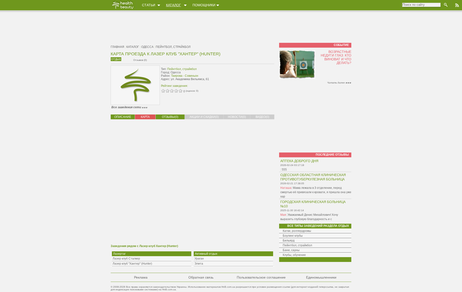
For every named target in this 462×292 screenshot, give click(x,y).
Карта (145, 117)
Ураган (199, 258)
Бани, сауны (291, 250)
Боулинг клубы (293, 235)
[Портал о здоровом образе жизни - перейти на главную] (122, 9)
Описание (122, 117)
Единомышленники (321, 277)
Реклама (141, 277)
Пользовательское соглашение (261, 277)
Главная (117, 47)
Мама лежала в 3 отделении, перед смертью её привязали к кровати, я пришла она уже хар (315, 192)
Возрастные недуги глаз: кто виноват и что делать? (336, 57)
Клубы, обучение (294, 255)
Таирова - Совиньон (184, 75)
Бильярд (289, 240)
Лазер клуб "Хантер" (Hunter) (132, 263)
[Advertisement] (244, 76)
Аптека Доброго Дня (299, 161)
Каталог (173, 5)
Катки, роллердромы (297, 231)
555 (284, 169)
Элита (198, 263)
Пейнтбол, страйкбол (173, 47)
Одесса (147, 47)
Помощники (203, 5)
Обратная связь (200, 277)
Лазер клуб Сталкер (126, 258)
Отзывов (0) (140, 60)
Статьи (148, 5)
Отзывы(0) (170, 117)
